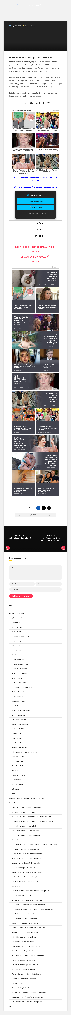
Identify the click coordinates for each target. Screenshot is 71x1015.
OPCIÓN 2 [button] (38, 230)
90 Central (16, 623)
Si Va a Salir (16, 780)
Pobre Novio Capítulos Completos (25, 969)
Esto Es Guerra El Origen (21, 710)
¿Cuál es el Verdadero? (20, 618)
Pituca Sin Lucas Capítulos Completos (26, 965)
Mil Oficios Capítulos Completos (24, 937)
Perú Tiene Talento (19, 766)
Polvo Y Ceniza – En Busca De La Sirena (26, 974)
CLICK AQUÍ (35, 252)
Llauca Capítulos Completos (22, 895)
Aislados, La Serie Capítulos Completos (26, 808)
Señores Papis (17, 983)
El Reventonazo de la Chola (22, 687)
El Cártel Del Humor (19, 669)
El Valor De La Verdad (20, 692)
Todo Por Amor (17, 784)
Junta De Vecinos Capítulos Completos (27, 872)
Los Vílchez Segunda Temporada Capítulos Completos (32, 909)
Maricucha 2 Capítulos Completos (25, 923)
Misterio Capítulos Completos (23, 942)
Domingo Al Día (18, 659)
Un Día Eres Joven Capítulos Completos (27, 1002)
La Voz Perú (16, 738)
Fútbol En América (19, 720)
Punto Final (16, 770)
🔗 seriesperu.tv (35, 207)
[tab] (35, 223)
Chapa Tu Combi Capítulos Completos (26, 835)
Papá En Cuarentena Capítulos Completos (28, 955)
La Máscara (16, 733)
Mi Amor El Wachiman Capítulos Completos (28, 928)
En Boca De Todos (19, 701)
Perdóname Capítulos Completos (24, 960)
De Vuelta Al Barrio (19, 840)
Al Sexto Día (16, 632)
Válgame (15, 789)
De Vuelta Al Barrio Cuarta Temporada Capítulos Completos (35, 844)
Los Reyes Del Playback (21, 743)
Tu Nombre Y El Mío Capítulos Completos (27, 997)
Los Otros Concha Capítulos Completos (27, 900)
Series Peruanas (15, 803)
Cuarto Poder (17, 650)
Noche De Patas (18, 761)
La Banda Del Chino (19, 729)
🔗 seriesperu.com (35, 201)
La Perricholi (16, 886)
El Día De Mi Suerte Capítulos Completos (27, 854)
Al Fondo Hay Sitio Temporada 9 (24, 826)
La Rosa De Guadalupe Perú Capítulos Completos (30, 891)
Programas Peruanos (17, 613)
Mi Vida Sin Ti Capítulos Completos (25, 932)
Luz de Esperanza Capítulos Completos (26, 914)
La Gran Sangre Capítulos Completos (26, 877)
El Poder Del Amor (19, 683)
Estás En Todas (17, 706)
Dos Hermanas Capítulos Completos (26, 849)
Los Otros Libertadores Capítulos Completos (29, 905)
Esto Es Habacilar (18, 715)
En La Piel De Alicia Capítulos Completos (27, 863)
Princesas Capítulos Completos (24, 979)
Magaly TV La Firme (19, 747)
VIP (10, 1006)
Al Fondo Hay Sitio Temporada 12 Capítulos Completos (32, 821)
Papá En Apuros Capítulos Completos (26, 951)
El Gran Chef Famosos (20, 673)
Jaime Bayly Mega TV (20, 724)
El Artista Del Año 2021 (20, 664)
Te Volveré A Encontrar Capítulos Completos (29, 993)
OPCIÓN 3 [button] (38, 236)
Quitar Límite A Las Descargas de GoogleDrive (26, 798)
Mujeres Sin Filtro (18, 757)
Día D (14, 655)
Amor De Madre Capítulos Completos (26, 831)
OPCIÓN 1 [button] (38, 223)
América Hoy (17, 641)
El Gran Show (17, 678)
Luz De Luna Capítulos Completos (24, 918)
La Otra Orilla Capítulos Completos (25, 882)
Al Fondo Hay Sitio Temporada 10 (24, 812)
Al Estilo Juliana (17, 627)
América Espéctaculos (20, 636)
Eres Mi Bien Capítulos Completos (24, 868)
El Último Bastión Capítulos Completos (26, 858)
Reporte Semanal (18, 775)
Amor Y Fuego (17, 646)
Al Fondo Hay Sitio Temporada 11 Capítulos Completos (32, 817)
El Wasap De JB (18, 697)
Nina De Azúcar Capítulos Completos (26, 946)
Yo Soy (14, 794)
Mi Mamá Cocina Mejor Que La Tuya (25, 752)
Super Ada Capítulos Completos (24, 988)
